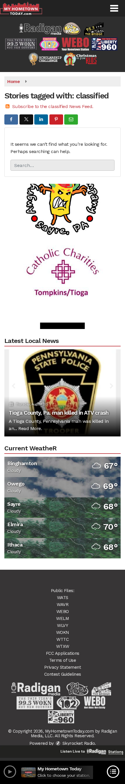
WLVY (62, 625)
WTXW (62, 646)
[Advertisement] (62, 193)
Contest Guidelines (62, 674)
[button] (114, 8)
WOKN (62, 632)
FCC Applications (62, 653)
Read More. (30, 428)
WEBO (62, 611)
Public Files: (62, 590)
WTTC (62, 639)
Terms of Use (62, 660)
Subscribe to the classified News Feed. (52, 106)
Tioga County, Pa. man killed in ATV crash (58, 412)
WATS (62, 597)
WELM (62, 618)
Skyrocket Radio (78, 743)
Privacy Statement (62, 667)
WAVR (62, 604)
